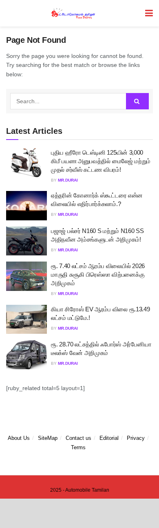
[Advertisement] (79, 513)
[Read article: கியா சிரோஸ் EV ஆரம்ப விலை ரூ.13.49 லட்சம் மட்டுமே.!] (26, 319)
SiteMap (47, 438)
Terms (78, 447)
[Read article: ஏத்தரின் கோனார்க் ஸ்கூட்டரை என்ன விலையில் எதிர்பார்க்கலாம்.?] (26, 205)
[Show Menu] (149, 13)
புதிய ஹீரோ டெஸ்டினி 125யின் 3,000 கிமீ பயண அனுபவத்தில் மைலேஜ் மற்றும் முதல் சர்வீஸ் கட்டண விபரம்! (100, 161)
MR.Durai (68, 180)
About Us (19, 438)
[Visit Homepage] (73, 13)
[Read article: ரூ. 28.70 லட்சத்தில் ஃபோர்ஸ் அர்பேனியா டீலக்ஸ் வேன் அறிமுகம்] (26, 354)
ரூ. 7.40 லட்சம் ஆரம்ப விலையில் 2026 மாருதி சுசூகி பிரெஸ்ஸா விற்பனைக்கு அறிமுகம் (98, 274)
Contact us (78, 438)
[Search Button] (137, 101)
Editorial (109, 438)
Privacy (136, 438)
